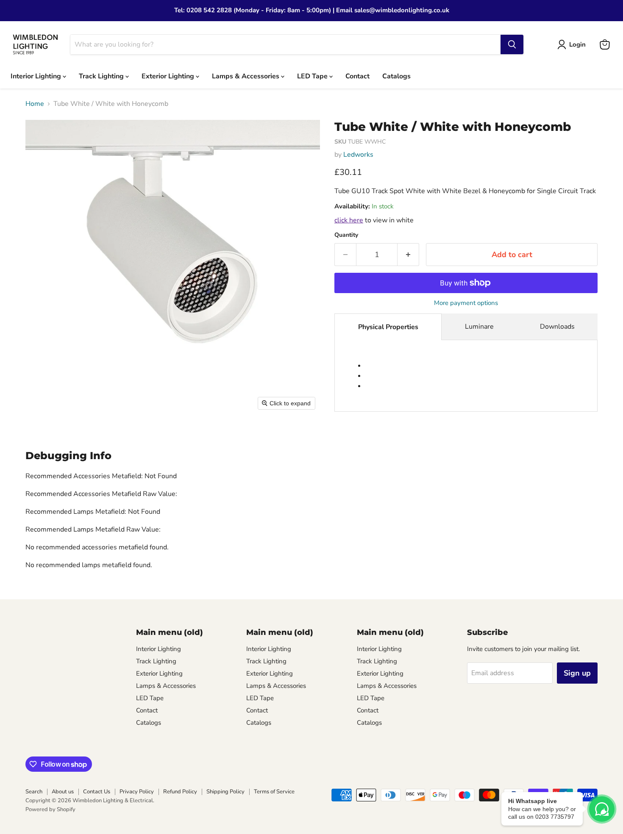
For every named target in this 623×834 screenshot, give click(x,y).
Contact (357, 75)
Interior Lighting (37, 75)
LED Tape (313, 75)
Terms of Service (274, 791)
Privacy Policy (137, 791)
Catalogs (396, 75)
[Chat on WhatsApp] (602, 809)
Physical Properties (388, 327)
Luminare (479, 326)
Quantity (346, 235)
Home (34, 104)
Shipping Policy (225, 791)
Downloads (557, 326)
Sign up (577, 673)
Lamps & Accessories (246, 75)
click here (348, 220)
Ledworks (358, 154)
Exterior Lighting (169, 75)
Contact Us (96, 791)
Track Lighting (102, 75)
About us (63, 791)
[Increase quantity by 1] (408, 254)
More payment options (466, 303)
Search (33, 791)
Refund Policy (180, 791)
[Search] (512, 44)
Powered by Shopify (50, 809)
